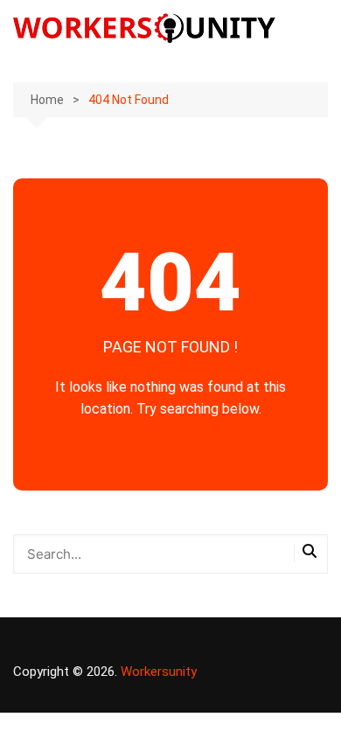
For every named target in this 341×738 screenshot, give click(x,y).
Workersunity (159, 671)
